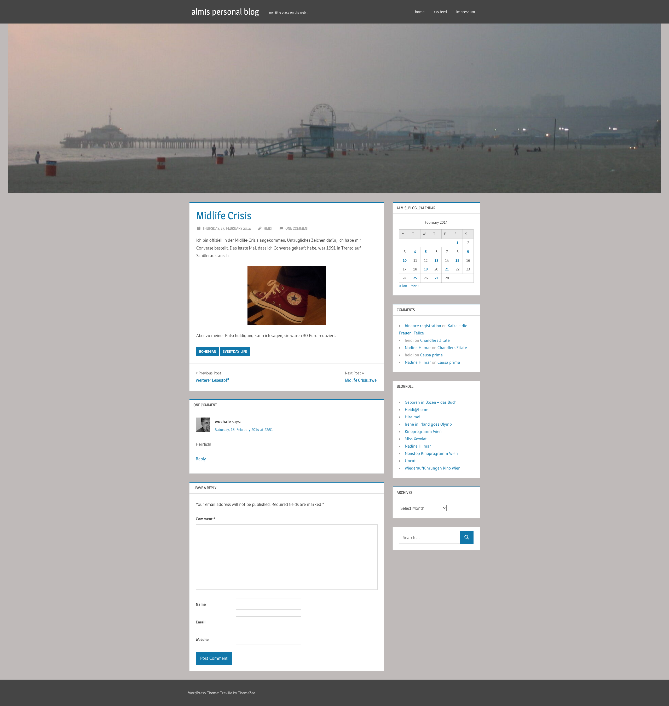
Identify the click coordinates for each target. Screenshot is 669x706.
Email (201, 622)
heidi (268, 228)
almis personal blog (225, 12)
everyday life (235, 351)
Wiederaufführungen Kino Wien (432, 468)
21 (447, 269)
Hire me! (412, 416)
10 (405, 260)
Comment (205, 518)
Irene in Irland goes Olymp (428, 424)
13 (436, 260)
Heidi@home (416, 409)
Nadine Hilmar (418, 347)
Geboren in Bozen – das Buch (431, 402)
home (419, 11)
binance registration (423, 325)
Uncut (410, 460)
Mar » (415, 285)
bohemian (207, 351)
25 (415, 278)
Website (202, 639)
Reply (201, 458)
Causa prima (431, 354)
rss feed (440, 11)
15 (457, 260)
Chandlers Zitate (435, 340)
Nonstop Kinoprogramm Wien (431, 453)
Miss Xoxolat (416, 438)
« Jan (403, 285)
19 (426, 269)
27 (436, 278)
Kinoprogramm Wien (423, 431)
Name (201, 604)
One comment (297, 228)
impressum (465, 11)
